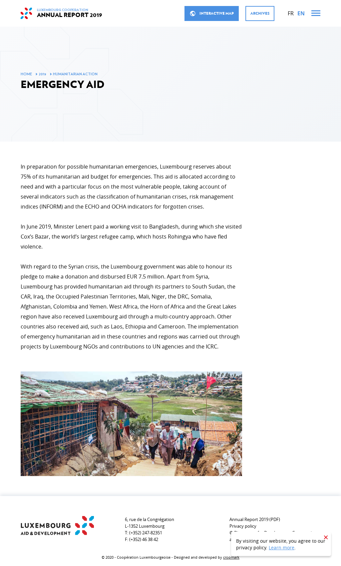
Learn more (281, 547)
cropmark (231, 557)
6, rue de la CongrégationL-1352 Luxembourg (149, 522)
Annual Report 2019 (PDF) (254, 519)
